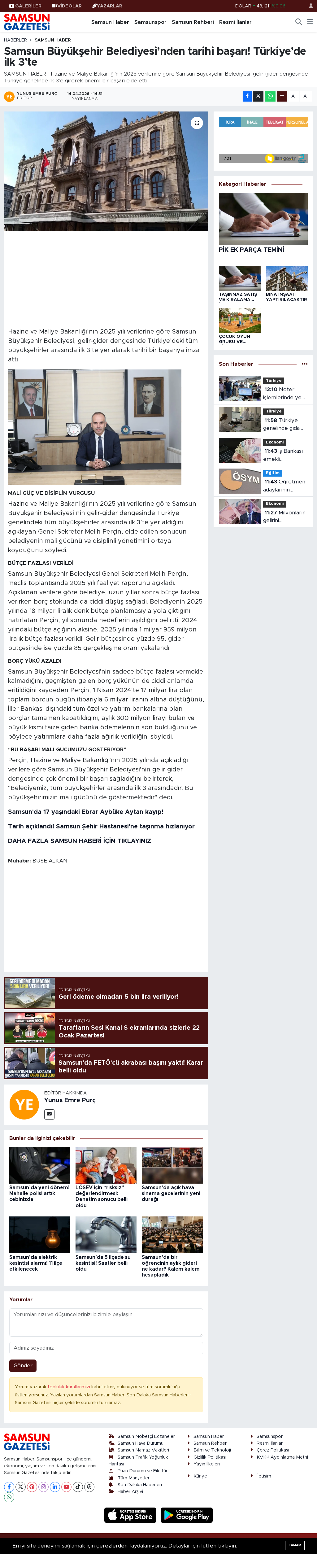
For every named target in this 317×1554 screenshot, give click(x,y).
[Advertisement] (106, 278)
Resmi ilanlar (270, 1443)
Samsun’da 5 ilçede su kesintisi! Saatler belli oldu (103, 1263)
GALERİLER (28, 6)
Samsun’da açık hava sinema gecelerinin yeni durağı (171, 1193)
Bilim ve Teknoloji (212, 1450)
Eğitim (273, 473)
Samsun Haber (110, 22)
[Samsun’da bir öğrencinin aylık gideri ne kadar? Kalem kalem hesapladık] (172, 1234)
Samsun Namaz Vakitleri (143, 1450)
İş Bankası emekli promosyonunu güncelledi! (282, 455)
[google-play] (186, 1514)
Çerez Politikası (273, 1450)
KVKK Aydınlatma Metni (282, 1457)
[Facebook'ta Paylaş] (247, 96)
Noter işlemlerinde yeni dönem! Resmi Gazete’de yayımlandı (284, 394)
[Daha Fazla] (282, 96)
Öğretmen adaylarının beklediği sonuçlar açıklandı (285, 486)
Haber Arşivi (130, 1491)
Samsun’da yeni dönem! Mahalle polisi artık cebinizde (39, 1193)
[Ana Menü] (310, 22)
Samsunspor (150, 22)
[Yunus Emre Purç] (24, 1104)
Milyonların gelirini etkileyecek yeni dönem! (284, 517)
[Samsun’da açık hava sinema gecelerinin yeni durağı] (172, 1165)
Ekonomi (275, 442)
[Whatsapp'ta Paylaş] (270, 96)
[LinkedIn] (55, 1487)
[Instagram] (43, 1487)
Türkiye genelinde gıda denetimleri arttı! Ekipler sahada (284, 425)
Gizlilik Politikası (209, 1457)
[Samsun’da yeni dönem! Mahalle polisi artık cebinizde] (39, 1165)
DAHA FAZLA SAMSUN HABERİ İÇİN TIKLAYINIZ (79, 841)
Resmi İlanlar (235, 22)
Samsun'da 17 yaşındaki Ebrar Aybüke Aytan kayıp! (85, 812)
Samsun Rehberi (193, 22)
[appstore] (131, 1514)
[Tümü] (305, 364)
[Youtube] (66, 1487)
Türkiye (274, 381)
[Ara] (299, 22)
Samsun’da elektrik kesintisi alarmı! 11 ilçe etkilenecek (35, 1263)
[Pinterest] (32, 1487)
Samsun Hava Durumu (140, 1443)
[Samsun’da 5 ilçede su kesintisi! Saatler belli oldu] (106, 1234)
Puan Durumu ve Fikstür (142, 1471)
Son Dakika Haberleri (140, 1484)
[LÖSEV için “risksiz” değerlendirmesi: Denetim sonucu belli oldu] (106, 1165)
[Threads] (89, 1487)
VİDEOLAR (69, 6)
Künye (200, 1476)
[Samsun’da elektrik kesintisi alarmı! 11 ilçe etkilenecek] (39, 1234)
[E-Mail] (49, 1114)
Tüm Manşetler (134, 1478)
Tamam (295, 1545)
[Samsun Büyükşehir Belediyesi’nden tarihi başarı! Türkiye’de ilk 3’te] (106, 171)
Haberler (15, 40)
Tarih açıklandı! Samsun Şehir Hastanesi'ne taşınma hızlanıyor (101, 826)
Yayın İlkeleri (206, 1464)
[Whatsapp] (9, 1497)
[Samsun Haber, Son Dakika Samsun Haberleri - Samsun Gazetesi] (27, 22)
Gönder (23, 1365)
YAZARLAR (109, 6)
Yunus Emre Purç (70, 1100)
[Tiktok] (78, 1487)
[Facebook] (9, 1487)
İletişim (264, 1476)
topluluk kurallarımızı (69, 1387)
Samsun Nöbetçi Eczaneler (146, 1436)
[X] (20, 1487)
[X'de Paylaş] (258, 96)
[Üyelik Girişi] (308, 6)
